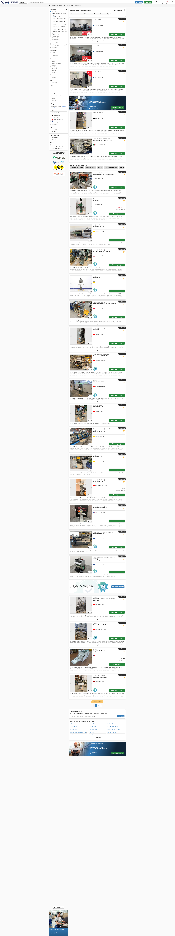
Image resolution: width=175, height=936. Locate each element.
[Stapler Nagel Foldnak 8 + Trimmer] (81, 657)
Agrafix (54, 65)
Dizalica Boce (73, 726)
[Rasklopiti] (97, 42)
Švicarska (56, 117)
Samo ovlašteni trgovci (58, 148)
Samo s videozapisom (57, 146)
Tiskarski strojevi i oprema (59, 11)
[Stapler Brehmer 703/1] (81, 206)
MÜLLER (54, 61)
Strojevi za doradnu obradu (59, 14)
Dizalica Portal (73, 735)
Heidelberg (55, 67)
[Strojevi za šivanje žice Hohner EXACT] (81, 462)
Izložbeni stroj (55, 129)
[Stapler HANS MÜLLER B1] (81, 388)
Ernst (53, 72)
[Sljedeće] (91, 27)
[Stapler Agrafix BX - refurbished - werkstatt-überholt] (81, 605)
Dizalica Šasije (92, 723)
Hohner (54, 58)
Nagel (54, 59)
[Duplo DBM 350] (81, 79)
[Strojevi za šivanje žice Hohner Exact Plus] (81, 232)
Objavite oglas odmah (117, 107)
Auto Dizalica (73, 723)
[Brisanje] (84, 14)
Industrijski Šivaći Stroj (111, 167)
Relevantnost (118, 10)
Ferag (54, 74)
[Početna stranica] (49, 5)
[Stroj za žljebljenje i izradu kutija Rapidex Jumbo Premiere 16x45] (81, 146)
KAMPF (54, 77)
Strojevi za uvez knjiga (59, 29)
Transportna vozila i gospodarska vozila (59, 41)
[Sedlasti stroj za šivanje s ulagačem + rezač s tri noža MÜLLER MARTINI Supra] (81, 436)
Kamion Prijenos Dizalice (113, 735)
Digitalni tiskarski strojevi (60, 31)
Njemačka (56, 115)
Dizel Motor (92, 732)
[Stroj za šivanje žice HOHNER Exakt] (81, 120)
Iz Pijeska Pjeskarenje (112, 726)
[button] (172, 2)
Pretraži (139, 2)
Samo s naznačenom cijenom (58, 90)
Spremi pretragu (97, 701)
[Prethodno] (70, 27)
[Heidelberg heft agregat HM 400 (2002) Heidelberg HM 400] (81, 540)
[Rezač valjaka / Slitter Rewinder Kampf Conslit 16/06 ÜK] (81, 362)
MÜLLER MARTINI (56, 63)
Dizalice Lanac (92, 726)
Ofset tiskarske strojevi (59, 33)
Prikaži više (98, 737)
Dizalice (57, 16)
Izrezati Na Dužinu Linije (113, 729)
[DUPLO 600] (81, 53)
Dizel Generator (93, 729)
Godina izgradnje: (54, 93)
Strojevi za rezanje (60, 24)
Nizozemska (56, 121)
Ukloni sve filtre (114, 14)
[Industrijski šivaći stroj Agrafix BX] (81, 336)
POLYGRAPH (55, 68)
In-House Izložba (111, 723)
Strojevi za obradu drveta (59, 44)
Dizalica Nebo (73, 729)
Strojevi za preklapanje (60, 22)
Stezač (53, 98)
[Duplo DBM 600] (81, 27)
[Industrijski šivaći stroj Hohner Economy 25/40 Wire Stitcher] (81, 309)
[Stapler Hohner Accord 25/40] (81, 631)
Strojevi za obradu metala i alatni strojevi (59, 38)
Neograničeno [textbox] (55, 112)
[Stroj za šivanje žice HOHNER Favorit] (81, 413)
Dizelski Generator (93, 735)
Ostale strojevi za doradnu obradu (61, 19)
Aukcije (54, 139)
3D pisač (56, 34)
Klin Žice (122, 167)
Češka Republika (58, 119)
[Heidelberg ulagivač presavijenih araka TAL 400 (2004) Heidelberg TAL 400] (81, 564)
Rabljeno (54, 131)
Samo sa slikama (56, 145)
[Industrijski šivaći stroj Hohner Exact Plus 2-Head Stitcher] (81, 180)
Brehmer (54, 70)
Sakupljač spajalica (60, 26)
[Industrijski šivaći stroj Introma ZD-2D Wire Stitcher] (81, 257)
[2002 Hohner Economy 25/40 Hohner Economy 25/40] (81, 683)
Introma (54, 75)
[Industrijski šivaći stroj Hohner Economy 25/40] (81, 513)
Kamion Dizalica (111, 732)
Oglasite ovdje (59, 907)
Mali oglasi (55, 137)
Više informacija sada (118, 586)
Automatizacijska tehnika (59, 45)
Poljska (55, 122)
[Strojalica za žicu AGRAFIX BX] (81, 283)
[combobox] (58, 112)
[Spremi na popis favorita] (124, 21)
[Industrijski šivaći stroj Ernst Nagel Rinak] (81, 487)
